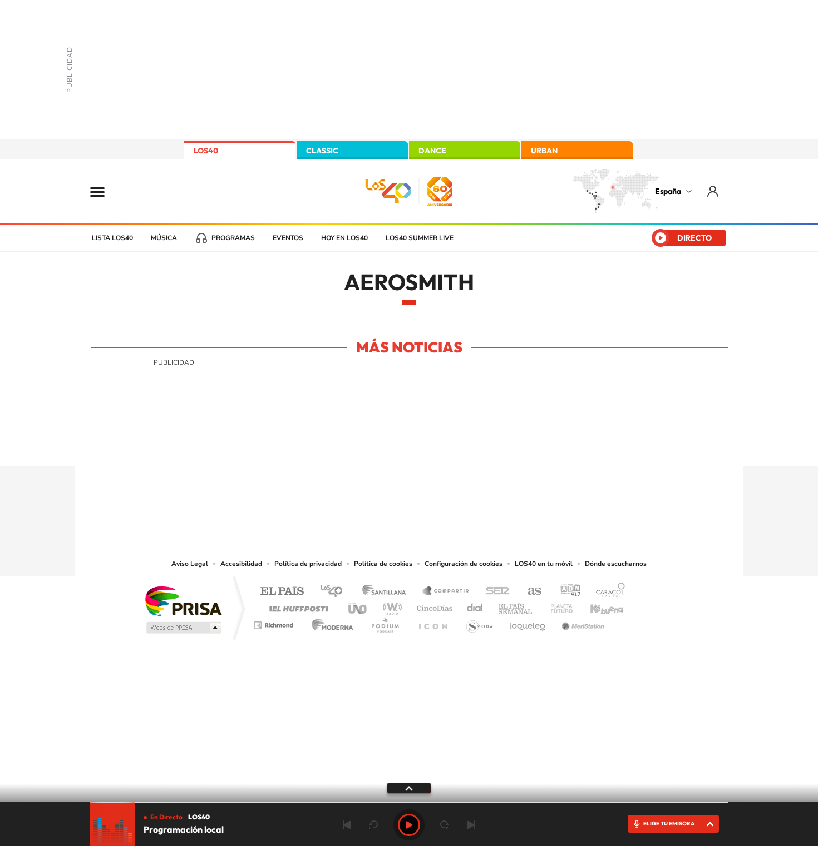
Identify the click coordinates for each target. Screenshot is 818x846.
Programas (233, 237)
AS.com (529, 592)
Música (164, 237)
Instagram (342, 445)
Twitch (453, 445)
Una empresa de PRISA (183, 600)
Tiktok (364, 445)
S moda (479, 622)
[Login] (713, 191)
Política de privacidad (308, 563)
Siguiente (471, 825)
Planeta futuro (557, 606)
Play (409, 824)
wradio (390, 606)
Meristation (581, 622)
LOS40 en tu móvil (544, 563)
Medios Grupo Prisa (183, 627)
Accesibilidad (241, 563)
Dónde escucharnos (616, 563)
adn (566, 592)
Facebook (431, 445)
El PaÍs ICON (432, 622)
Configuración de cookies (463, 563)
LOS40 (206, 151)
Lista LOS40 (112, 237)
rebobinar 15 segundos (373, 825)
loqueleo (528, 622)
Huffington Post (297, 606)
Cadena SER (494, 592)
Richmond (275, 622)
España (668, 191)
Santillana (387, 592)
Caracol (607, 592)
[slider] (409, 802)
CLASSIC (322, 151)
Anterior (346, 825)
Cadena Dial (475, 606)
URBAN (544, 151)
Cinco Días (433, 606)
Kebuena (597, 606)
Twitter (409, 445)
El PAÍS (282, 592)
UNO (358, 606)
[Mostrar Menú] (104, 191)
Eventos (288, 237)
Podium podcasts (384, 622)
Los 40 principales (335, 592)
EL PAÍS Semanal (516, 606)
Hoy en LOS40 (344, 237)
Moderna (329, 622)
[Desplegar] (409, 788)
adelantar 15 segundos (444, 825)
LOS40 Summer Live (420, 237)
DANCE (432, 151)
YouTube (387, 445)
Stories (476, 445)
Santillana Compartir (446, 592)
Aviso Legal (189, 563)
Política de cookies (383, 563)
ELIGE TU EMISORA (668, 823)
